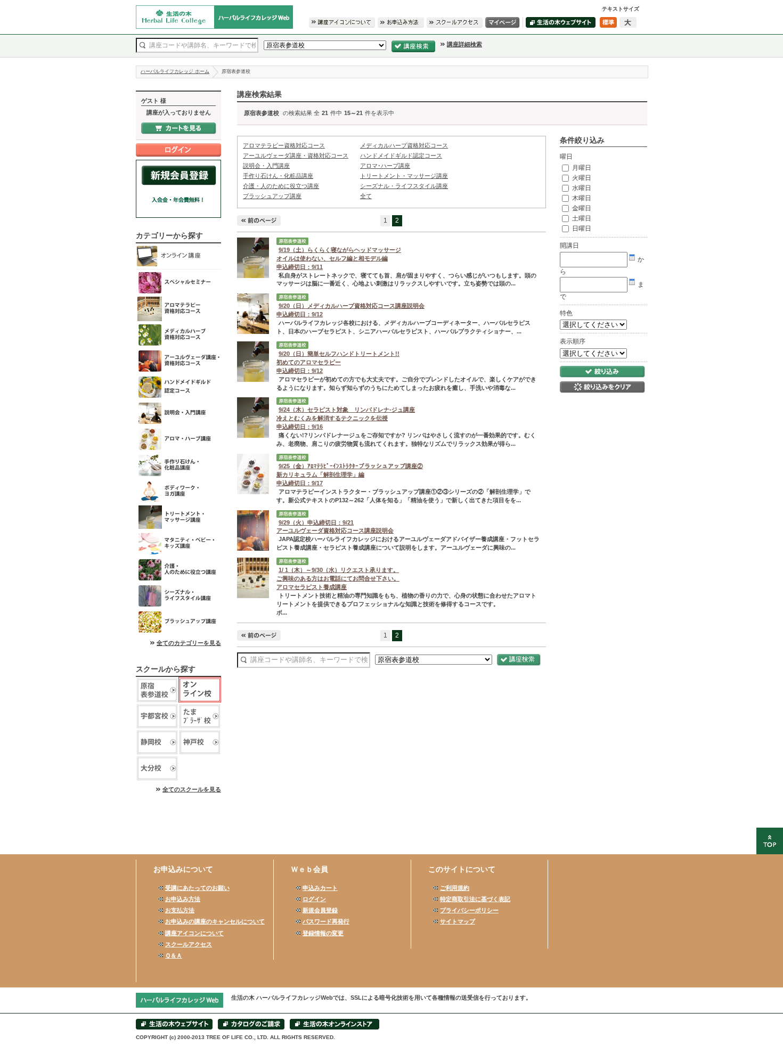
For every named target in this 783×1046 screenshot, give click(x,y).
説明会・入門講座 (178, 413)
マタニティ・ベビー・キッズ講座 (178, 543)
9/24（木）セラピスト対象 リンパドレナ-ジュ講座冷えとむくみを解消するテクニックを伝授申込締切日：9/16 (345, 418)
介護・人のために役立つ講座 (178, 570)
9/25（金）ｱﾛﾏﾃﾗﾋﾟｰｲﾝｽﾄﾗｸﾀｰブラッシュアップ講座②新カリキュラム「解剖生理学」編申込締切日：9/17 (349, 474)
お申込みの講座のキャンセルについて (215, 921)
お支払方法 (179, 910)
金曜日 (580, 208)
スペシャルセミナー (178, 282)
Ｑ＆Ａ (173, 955)
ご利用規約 (454, 888)
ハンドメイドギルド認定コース (178, 387)
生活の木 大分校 (157, 768)
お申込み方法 (182, 899)
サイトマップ (457, 921)
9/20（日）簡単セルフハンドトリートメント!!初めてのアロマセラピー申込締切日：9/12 (337, 362)
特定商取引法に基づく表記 (475, 899)
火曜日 (580, 178)
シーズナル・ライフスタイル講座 (178, 596)
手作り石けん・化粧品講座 (178, 465)
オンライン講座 (178, 256)
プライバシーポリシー (469, 910)
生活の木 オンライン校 (199, 690)
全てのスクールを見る (191, 789)
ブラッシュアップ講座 (178, 622)
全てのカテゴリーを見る (189, 643)
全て (366, 196)
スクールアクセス (188, 944)
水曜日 (580, 188)
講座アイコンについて (194, 933)
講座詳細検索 (464, 44)
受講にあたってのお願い (197, 888)
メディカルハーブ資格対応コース (178, 335)
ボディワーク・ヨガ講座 (178, 491)
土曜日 (580, 218)
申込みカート (320, 888)
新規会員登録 (320, 910)
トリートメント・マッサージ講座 (178, 517)
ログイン (314, 899)
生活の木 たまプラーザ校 (199, 716)
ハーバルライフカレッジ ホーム (175, 71)
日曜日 (580, 228)
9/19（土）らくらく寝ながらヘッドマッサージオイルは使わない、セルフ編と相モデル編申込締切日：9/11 (338, 258)
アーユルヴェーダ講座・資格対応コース (178, 361)
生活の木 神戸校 (199, 742)
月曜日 (580, 167)
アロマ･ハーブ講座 (178, 439)
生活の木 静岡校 (157, 742)
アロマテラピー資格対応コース (178, 309)
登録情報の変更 (323, 933)
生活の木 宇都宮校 (157, 716)
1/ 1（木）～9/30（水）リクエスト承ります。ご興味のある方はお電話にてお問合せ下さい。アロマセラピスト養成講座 (337, 578)
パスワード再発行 (326, 921)
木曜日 (580, 198)
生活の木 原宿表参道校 (157, 690)
